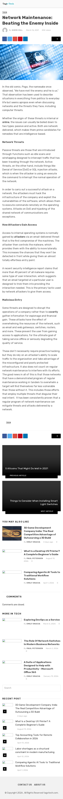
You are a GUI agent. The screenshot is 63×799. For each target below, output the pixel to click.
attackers (19, 236)
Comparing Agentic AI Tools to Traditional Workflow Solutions (42, 575)
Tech (4, 12)
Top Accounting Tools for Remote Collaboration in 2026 (33, 737)
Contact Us (25, 784)
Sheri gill (17, 30)
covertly (53, 311)
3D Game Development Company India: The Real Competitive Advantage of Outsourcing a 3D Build (40, 532)
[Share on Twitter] (9, 39)
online (5, 122)
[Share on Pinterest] (20, 39)
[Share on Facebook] (4, 39)
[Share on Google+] (15, 39)
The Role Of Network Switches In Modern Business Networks (42, 642)
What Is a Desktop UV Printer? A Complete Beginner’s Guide (42, 553)
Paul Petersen (35, 558)
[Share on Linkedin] (25, 39)
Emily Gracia (33, 542)
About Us (39, 784)
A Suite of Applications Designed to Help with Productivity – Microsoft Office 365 (38, 667)
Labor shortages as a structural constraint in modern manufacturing (34, 750)
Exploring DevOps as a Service (42, 619)
